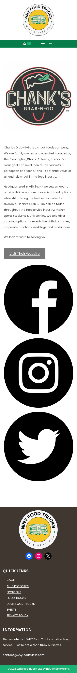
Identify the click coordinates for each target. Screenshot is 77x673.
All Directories (18, 586)
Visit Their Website (24, 253)
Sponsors (14, 592)
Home (11, 580)
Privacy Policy (17, 615)
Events (11, 610)
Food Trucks (16, 598)
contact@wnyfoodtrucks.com (23, 655)
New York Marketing (57, 668)
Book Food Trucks (21, 604)
